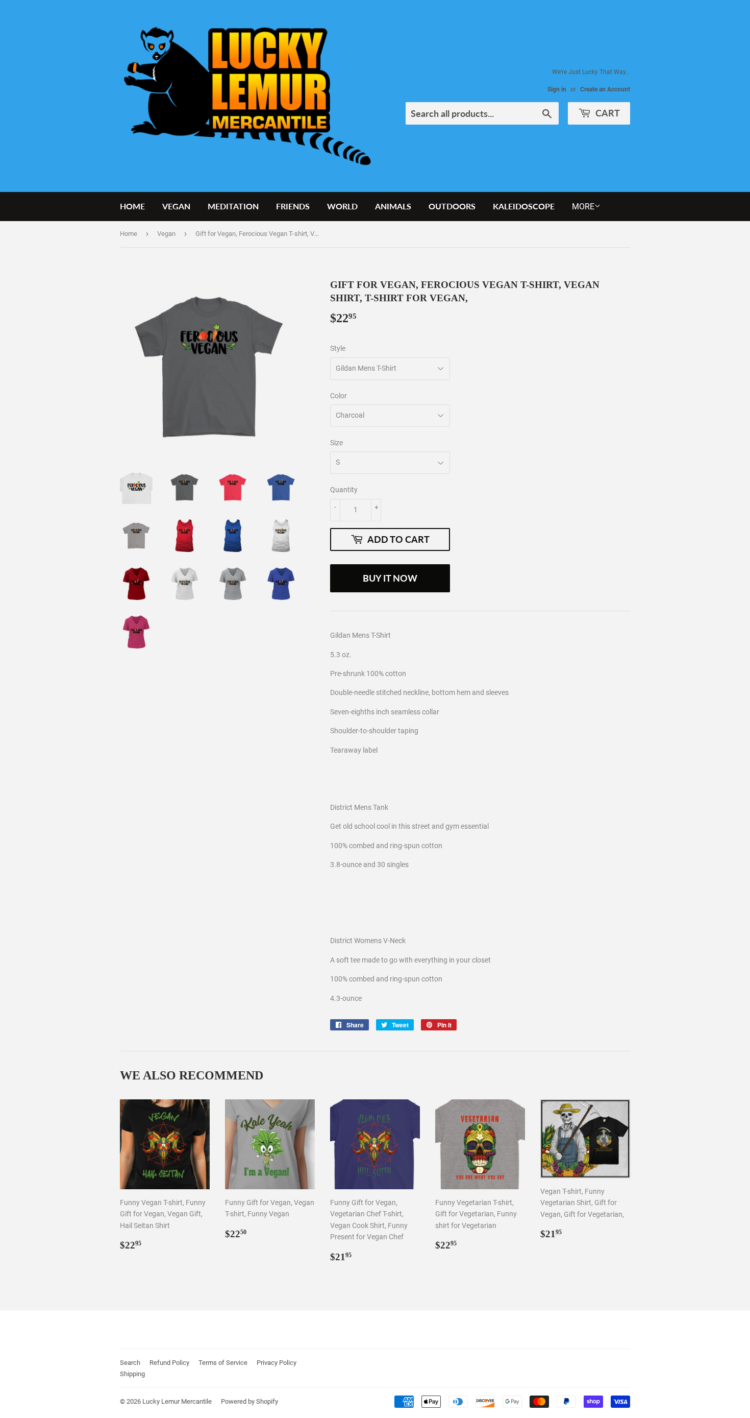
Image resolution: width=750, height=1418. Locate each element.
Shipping (132, 1374)
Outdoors (452, 206)
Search (130, 1362)
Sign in (556, 89)
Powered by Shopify (249, 1401)
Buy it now (390, 578)
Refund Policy (169, 1362)
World (342, 206)
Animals (393, 206)
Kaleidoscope (524, 206)
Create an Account (605, 89)
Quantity (344, 490)
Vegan (176, 206)
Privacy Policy (276, 1362)
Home (132, 206)
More (583, 206)
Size (336, 443)
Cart (606, 112)
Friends (293, 206)
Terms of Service (222, 1362)
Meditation (233, 206)
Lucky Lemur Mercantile (177, 1401)
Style (337, 348)
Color (338, 396)
